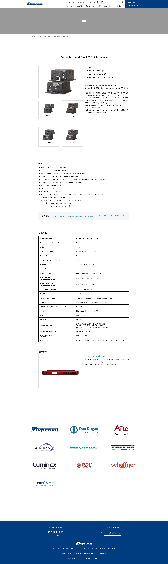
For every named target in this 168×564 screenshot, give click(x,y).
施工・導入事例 (109, 6)
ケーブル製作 (97, 6)
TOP (28, 36)
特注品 (88, 6)
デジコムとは (70, 6)
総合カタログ (59, 216)
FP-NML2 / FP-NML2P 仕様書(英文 (81, 216)
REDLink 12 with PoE (96, 356)
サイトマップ (102, 554)
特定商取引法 (77, 554)
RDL (45, 36)
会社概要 (120, 6)
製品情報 (80, 6)
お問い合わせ (82, 2)
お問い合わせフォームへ (112, 533)
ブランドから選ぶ (36, 36)
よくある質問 (91, 2)
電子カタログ (73, 2)
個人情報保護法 (66, 554)
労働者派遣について (90, 554)
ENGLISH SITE (134, 5)
